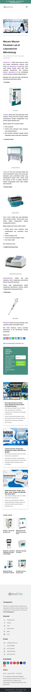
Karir (8, 634)
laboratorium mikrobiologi (17, 66)
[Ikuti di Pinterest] (14, 663)
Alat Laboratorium (10, 410)
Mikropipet (6, 322)
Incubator (5, 114)
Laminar (5, 172)
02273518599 (11, 645)
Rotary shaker (7, 217)
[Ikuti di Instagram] (11, 663)
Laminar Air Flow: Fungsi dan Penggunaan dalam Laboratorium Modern (15, 450)
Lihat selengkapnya (8, 612)
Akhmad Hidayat (12, 408)
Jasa (8, 625)
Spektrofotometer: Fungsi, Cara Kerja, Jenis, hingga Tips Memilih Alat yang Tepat (15, 492)
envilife (8, 56)
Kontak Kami (10, 628)
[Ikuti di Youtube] (18, 663)
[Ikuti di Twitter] (21, 663)
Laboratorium (16, 412)
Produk (9, 622)
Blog (8, 631)
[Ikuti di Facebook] (4, 663)
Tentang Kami (11, 620)
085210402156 (11, 651)
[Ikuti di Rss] (4, 665)
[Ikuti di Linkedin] (8, 663)
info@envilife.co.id (12, 642)
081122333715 (11, 654)
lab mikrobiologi (10, 343)
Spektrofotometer (8, 278)
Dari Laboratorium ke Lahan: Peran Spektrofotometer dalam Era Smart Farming (14, 404)
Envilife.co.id (6, 62)
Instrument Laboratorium (11, 456)
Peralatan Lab (19, 343)
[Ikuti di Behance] (24, 663)
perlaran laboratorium (9, 72)
